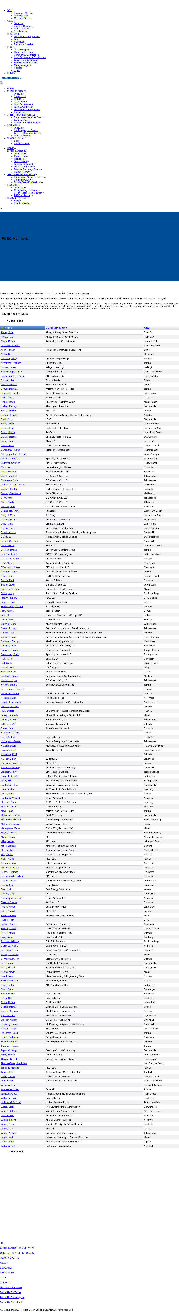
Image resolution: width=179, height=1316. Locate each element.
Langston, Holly (9, 772)
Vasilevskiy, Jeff (9, 1093)
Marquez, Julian (9, 806)
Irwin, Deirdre (7, 711)
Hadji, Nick (6, 658)
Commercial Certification (26, 54)
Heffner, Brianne (9, 684)
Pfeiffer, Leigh (8, 893)
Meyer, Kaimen (8, 832)
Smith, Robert (8, 1002)
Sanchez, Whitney (10, 941)
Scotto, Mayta (8, 972)
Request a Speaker (23, 44)
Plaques (18, 68)
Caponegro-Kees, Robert (13, 454)
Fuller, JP (5, 615)
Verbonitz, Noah (9, 1098)
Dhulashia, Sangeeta (11, 558)
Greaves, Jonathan (10, 650)
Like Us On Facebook (11, 1287)
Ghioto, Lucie (7, 632)
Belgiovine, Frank (10, 393)
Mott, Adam (7, 854)
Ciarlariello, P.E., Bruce (12, 484)
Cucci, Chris (7, 523)
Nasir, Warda (7, 859)
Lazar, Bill (6, 780)
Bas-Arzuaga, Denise (11, 371)
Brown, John (7, 428)
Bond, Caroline (8, 410)
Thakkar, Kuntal (9, 1059)
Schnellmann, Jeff (10, 959)
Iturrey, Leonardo (9, 715)
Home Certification (23, 52)
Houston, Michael (10, 706)
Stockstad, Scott (9, 1033)
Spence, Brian (8, 1015)
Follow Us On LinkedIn (11, 1302)
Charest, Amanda (9, 458)
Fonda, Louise (8, 602)
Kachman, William (10, 732)
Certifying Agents (22, 65)
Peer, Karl (6, 889)
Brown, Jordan (8, 432)
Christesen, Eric (9, 476)
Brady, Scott (7, 419)
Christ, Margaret (9, 471)
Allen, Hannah (8, 350)
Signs (17, 70)
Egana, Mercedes (10, 589)
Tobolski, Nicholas (10, 1067)
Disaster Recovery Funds (27, 36)
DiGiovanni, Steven (10, 567)
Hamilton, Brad (8, 671)
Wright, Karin (7, 1137)
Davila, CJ (6, 536)
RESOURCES (14, 34)
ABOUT (11, 21)
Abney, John (7, 332)
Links (16, 39)
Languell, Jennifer (10, 776)
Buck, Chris (7, 441)
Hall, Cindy (6, 663)
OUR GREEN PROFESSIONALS (17, 1253)
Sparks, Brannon (9, 1011)
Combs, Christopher (11, 493)
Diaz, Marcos (7, 563)
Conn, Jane (6, 497)
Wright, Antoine (8, 1133)
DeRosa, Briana (9, 550)
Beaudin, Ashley (9, 384)
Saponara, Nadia (9, 945)
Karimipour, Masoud (11, 741)
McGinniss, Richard (11, 819)
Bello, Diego (7, 397)
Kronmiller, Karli (9, 754)
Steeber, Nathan (9, 1020)
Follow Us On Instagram (12, 1297)
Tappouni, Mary (8, 1050)
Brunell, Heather (9, 436)
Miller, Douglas (8, 845)
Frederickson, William (12, 606)
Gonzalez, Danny (9, 641)
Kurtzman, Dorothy (10, 767)
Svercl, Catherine (9, 1037)
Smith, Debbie (8, 993)
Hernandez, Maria (10, 693)
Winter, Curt (7, 1128)
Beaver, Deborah (9, 389)
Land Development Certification (30, 57)
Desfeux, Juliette (9, 554)
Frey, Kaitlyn (7, 611)
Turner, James (8, 1072)
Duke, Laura (7, 576)
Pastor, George (8, 880)
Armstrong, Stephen (11, 363)
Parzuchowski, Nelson (12, 876)
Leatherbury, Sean (10, 785)
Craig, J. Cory (8, 515)
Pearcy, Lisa (7, 885)
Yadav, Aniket (8, 1146)
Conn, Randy (7, 502)
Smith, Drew (7, 998)
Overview (18, 23)
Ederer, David (8, 584)
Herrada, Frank (8, 698)
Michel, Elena (8, 837)
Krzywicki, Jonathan (11, 763)
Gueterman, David (10, 654)
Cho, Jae (5, 467)
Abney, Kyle (7, 336)
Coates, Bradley (9, 489)
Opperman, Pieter (10, 867)
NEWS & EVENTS (9, 1258)
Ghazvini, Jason (9, 628)
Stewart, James (9, 1028)
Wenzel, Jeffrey (9, 1111)
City (146, 327)
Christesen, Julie (9, 480)
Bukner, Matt (7, 445)
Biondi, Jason (8, 402)
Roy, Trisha (6, 937)
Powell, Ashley (8, 915)
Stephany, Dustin (9, 1024)
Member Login (21, 15)
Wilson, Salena (8, 1120)
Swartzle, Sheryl (9, 1041)
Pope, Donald (8, 911)
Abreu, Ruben (8, 341)
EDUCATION (6, 1268)
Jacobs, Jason (8, 719)
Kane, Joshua (8, 737)
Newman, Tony (8, 863)
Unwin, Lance (8, 1076)
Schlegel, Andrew (9, 954)
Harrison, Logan (9, 680)
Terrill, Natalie (8, 1054)
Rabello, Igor (7, 920)
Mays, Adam (7, 811)
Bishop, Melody (9, 406)
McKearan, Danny (10, 824)
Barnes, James (8, 367)
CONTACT (12, 73)
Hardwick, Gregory (10, 676)
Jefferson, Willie (9, 724)
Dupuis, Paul (7, 580)
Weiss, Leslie (8, 1106)
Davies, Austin (8, 532)
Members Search (22, 18)
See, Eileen (7, 976)
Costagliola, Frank (10, 511)
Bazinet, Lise (7, 380)
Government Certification (26, 60)
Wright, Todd (7, 1141)
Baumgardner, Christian (12, 376)
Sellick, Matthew (9, 980)
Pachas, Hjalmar (9, 872)
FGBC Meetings (22, 28)
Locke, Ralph (7, 793)
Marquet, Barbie (9, 802)
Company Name (56, 327)
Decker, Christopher (11, 541)
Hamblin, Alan (8, 667)
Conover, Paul (8, 506)
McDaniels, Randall (10, 815)
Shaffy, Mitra (7, 985)
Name (8, 327)
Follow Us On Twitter (10, 1292)
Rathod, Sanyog (9, 924)
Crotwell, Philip (8, 519)
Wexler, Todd (7, 1115)
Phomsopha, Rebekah (12, 898)
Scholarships (20, 31)
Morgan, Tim (7, 850)
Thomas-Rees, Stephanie (14, 1063)
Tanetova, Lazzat (9, 1046)
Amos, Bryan (7, 354)
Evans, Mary (7, 593)
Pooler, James (8, 906)
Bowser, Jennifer (9, 415)
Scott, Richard (8, 967)
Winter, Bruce (8, 1124)
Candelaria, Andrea (10, 450)
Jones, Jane (7, 728)
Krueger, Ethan (8, 759)
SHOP (10, 47)
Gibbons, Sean (8, 637)
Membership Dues (23, 49)
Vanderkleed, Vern (10, 1089)
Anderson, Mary (9, 358)
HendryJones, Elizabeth (13, 689)
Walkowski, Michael (11, 1102)
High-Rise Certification (25, 62)
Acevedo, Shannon (10, 345)
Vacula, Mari (7, 1080)
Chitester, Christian (10, 463)
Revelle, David (8, 928)
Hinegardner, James (11, 702)
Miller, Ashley (7, 841)
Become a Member (23, 13)
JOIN (9, 10)
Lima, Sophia (7, 789)
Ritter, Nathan (8, 933)
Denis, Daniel (7, 545)
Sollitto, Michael (9, 1006)
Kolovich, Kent (8, 750)
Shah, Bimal (7, 989)
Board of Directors (23, 26)
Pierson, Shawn (9, 902)
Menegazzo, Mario (10, 828)
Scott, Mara (7, 963)
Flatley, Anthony (9, 597)
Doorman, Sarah (9, 571)
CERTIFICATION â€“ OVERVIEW (17, 1248)
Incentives (19, 41)
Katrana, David (8, 745)
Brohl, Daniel (7, 423)
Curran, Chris (7, 528)
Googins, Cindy (8, 645)
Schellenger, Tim (9, 950)
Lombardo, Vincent (10, 798)
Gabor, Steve (7, 619)
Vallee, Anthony (9, 1085)
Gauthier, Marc (8, 624)
